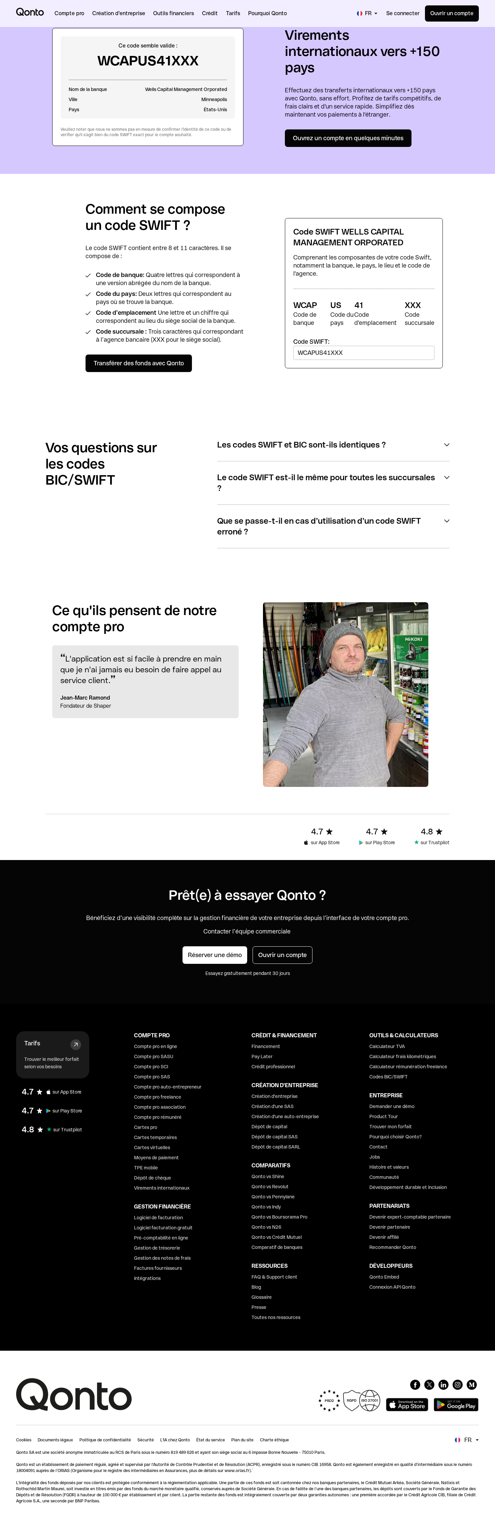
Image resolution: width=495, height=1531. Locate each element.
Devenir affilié (384, 1237)
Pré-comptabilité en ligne (161, 1238)
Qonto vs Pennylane (273, 1196)
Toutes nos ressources (276, 1317)
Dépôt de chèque (152, 1178)
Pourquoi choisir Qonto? (395, 1136)
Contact (378, 1147)
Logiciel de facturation (158, 1217)
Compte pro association (160, 1107)
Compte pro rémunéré (158, 1117)
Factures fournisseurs (158, 1268)
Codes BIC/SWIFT (388, 1076)
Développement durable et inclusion (408, 1187)
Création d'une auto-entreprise (285, 1116)
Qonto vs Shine (268, 1176)
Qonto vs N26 (267, 1227)
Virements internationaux (162, 1188)
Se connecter (403, 13)
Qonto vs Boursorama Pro (279, 1217)
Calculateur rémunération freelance (408, 1066)
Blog (256, 1287)
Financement (266, 1046)
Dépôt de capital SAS (275, 1136)
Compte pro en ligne (155, 1046)
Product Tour (383, 1116)
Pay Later (262, 1056)
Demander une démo (392, 1106)
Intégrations (147, 1278)
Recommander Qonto (392, 1247)
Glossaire (262, 1297)
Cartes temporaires (155, 1137)
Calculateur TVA (387, 1046)
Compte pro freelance (157, 1097)
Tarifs (32, 1043)
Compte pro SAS (152, 1076)
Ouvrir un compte (451, 13)
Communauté (384, 1177)
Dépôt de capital (269, 1126)
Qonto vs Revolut (270, 1186)
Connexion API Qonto (392, 1287)
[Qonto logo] (30, 12)
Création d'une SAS (273, 1106)
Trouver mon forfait (390, 1126)
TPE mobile (146, 1167)
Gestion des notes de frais (162, 1258)
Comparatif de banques (277, 1247)
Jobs (374, 1157)
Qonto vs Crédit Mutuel (277, 1237)
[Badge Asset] (415, 1385)
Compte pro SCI (151, 1066)
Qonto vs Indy (266, 1207)
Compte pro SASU (153, 1056)
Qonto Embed (384, 1277)
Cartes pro (145, 1127)
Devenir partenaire (389, 1227)
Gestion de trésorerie (157, 1248)
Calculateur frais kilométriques (402, 1056)
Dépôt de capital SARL (276, 1147)
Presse (259, 1307)
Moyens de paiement (156, 1157)
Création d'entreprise (275, 1096)
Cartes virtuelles (152, 1147)
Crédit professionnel (273, 1066)
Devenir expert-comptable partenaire (410, 1217)
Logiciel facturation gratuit (163, 1227)
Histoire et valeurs (389, 1167)
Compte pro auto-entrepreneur (168, 1087)
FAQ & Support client (274, 1277)
